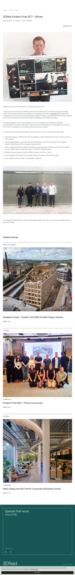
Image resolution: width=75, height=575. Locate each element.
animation (54, 114)
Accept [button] (37, 572)
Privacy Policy (34, 569)
